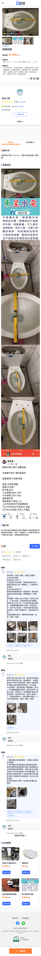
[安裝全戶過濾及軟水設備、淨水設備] (10, 854)
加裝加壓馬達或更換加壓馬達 (12, 894)
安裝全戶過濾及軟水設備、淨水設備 (15, 863)
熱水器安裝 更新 (27, 894)
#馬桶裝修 (5, 46)
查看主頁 (20, 114)
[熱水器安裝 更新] (30, 885)
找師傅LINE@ (23, 923)
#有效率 (10, 645)
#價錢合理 (20, 812)
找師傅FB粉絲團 (17, 923)
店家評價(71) (30, 142)
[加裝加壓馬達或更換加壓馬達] (10, 885)
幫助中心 (15, 918)
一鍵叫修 (22, 951)
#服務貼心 (18, 645)
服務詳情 (10, 142)
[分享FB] (31, 78)
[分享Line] (34, 78)
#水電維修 (21, 106)
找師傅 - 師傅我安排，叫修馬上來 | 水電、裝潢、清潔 (20, 3)
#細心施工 (27, 645)
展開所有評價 (19, 836)
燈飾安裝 (25, 863)
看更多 (19, 121)
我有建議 (25, 918)
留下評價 (35, 546)
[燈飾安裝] (30, 854)
